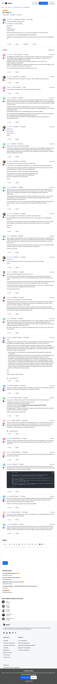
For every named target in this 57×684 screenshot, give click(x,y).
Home (2, 7)
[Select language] (36, 3)
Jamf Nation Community (9, 645)
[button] (3, 3)
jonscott (9, 97)
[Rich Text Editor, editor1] (28, 553)
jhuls (8, 385)
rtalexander (9, 87)
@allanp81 (9, 440)
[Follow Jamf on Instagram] (12, 633)
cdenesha (9, 337)
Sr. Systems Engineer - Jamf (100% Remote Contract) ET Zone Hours (20, 586)
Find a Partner (6, 654)
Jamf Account (6, 657)
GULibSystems (10, 54)
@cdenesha (9, 387)
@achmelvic (10, 399)
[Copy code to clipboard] (53, 473)
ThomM (8, 609)
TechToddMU (10, 397)
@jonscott (10, 128)
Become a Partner (7, 652)
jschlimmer (9, 438)
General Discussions (17, 7)
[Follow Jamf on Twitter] (4, 632)
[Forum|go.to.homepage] (8, 3)
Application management (24, 647)
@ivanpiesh (9, 514)
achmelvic (9, 272)
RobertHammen (10, 19)
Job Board (5, 588)
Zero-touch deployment (24, 643)
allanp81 (9, 420)
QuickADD (5, 590)
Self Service (6, 665)
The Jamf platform (22, 640)
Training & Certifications (9, 643)
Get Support (8, 7)
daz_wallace (10, 76)
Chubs (7, 605)
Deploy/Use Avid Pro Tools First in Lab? (12, 581)
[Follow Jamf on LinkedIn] (7, 633)
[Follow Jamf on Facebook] (15, 633)
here (48, 78)
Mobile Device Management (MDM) (26, 645)
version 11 (29, 78)
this (10, 131)
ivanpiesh (9, 464)
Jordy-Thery (9, 614)
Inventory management (23, 650)
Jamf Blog (5, 647)
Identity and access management (11, 667)
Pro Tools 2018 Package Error (10, 573)
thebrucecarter (9, 618)
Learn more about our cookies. (28, 674)
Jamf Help (5, 640)
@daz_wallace (14, 146)
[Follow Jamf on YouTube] (10, 632)
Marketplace (6, 650)
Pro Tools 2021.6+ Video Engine (11, 577)
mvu (7, 601)
